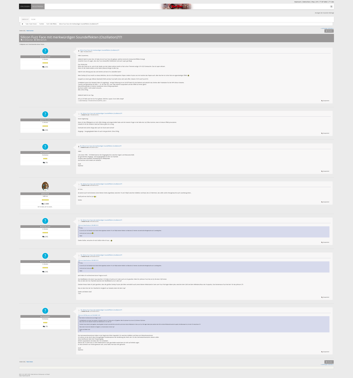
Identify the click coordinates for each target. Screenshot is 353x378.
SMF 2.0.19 (21, 374)
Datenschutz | (307, 2)
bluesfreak (46, 194)
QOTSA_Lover (46, 57)
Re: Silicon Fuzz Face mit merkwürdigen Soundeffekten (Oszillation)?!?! (101, 113)
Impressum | (298, 2)
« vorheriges (324, 28)
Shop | (314, 2)
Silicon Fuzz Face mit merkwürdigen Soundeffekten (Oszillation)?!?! (99, 50)
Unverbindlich (46, 152)
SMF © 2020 (27, 374)
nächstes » (331, 28)
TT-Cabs (331, 2)
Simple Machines (34, 374)
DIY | (318, 2)
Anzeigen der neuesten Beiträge (324, 13)
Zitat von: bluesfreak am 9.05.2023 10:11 (88, 225)
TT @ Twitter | (324, 2)
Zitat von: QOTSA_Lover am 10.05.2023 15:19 (89, 315)
